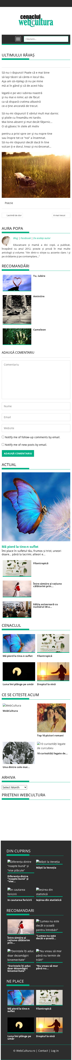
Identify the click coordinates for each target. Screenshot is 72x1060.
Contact (43, 1050)
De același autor (41, 238)
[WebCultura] (9, 37)
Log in (55, 1050)
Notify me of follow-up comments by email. (32, 437)
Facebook (26, 238)
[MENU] (18, 39)
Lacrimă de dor (14, 215)
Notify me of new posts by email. (26, 444)
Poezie (9, 203)
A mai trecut (59, 215)
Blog (15, 238)
